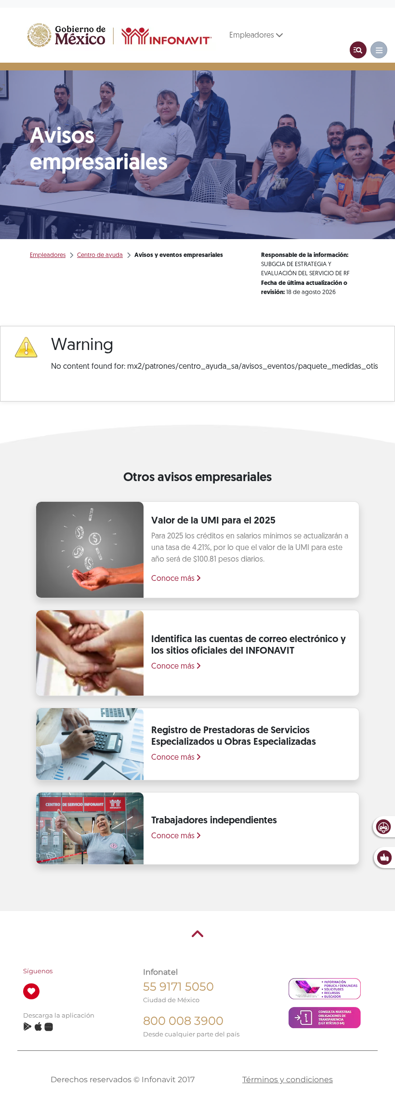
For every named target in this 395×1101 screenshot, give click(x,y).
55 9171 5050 (178, 987)
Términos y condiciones (287, 1079)
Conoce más (174, 579)
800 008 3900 (183, 1021)
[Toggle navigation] (358, 49)
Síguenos (38, 971)
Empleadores (252, 36)
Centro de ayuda (100, 255)
